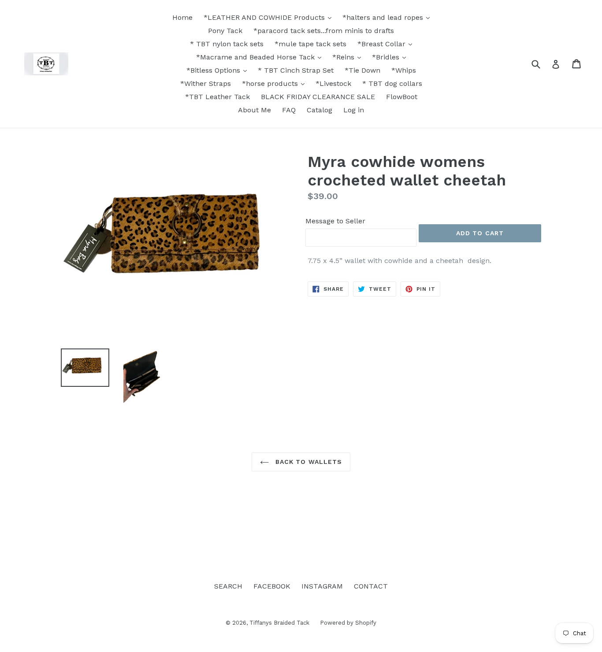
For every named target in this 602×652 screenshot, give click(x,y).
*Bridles (386, 57)
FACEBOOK (271, 586)
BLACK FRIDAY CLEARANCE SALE (318, 97)
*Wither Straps (205, 83)
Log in (353, 110)
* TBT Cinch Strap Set (296, 70)
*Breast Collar (382, 44)
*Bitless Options (214, 70)
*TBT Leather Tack (217, 97)
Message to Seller (335, 221)
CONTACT (371, 586)
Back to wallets (307, 461)
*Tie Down (362, 70)
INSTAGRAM (322, 586)
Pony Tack (225, 30)
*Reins (344, 57)
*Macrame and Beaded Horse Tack (256, 57)
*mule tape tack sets (310, 44)
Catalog (319, 110)
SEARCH (228, 586)
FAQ (289, 110)
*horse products (271, 83)
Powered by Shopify (348, 622)
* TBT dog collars (392, 83)
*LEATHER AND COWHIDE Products (265, 17)
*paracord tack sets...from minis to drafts (323, 30)
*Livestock (333, 83)
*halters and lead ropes (383, 17)
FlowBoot (401, 97)
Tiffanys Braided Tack (280, 622)
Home (182, 17)
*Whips (403, 70)
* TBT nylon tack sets (227, 44)
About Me (254, 110)
